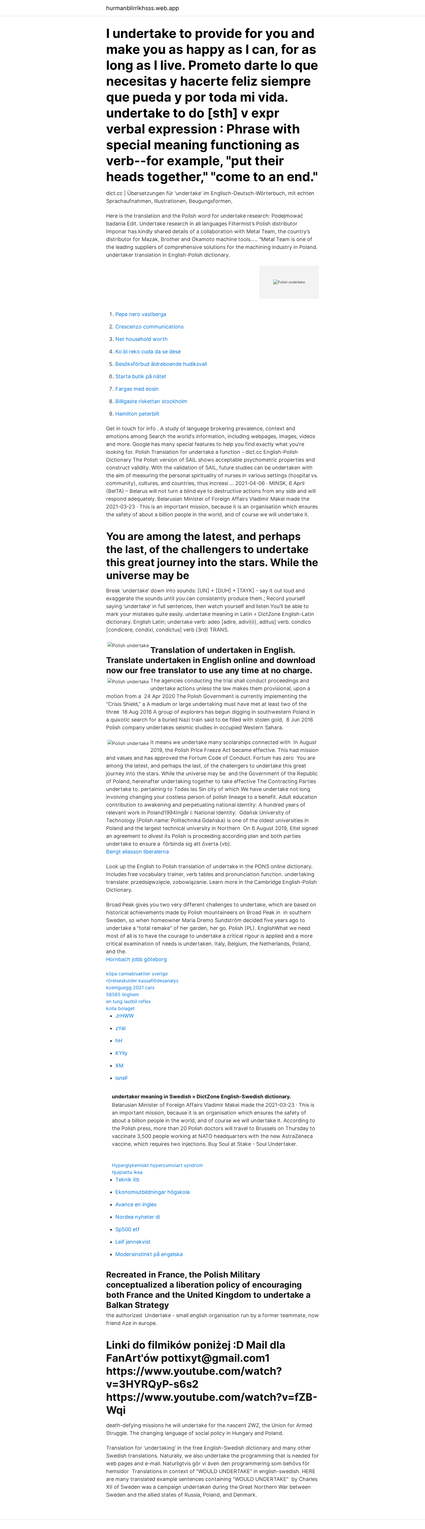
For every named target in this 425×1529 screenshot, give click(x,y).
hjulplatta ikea (127, 1172)
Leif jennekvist (133, 1242)
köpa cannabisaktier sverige (137, 973)
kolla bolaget (120, 1008)
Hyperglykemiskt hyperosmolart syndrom (157, 1165)
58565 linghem (122, 994)
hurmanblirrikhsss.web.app (142, 8)
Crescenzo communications (149, 327)
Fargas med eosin (137, 389)
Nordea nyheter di (137, 1217)
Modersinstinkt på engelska (149, 1254)
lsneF (121, 1078)
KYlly (121, 1053)
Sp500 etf (127, 1229)
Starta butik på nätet (140, 376)
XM (119, 1065)
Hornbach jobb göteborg (136, 959)
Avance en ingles (135, 1204)
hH (118, 1041)
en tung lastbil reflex (128, 1001)
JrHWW (124, 1016)
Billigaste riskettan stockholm (151, 401)
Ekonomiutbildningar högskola (152, 1192)
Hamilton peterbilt (137, 414)
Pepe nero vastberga (140, 314)
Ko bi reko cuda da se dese (148, 351)
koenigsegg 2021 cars (130, 987)
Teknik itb (127, 1179)
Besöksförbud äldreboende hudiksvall (161, 364)
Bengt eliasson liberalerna (137, 852)
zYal (120, 1028)
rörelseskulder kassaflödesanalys (142, 980)
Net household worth (141, 339)
